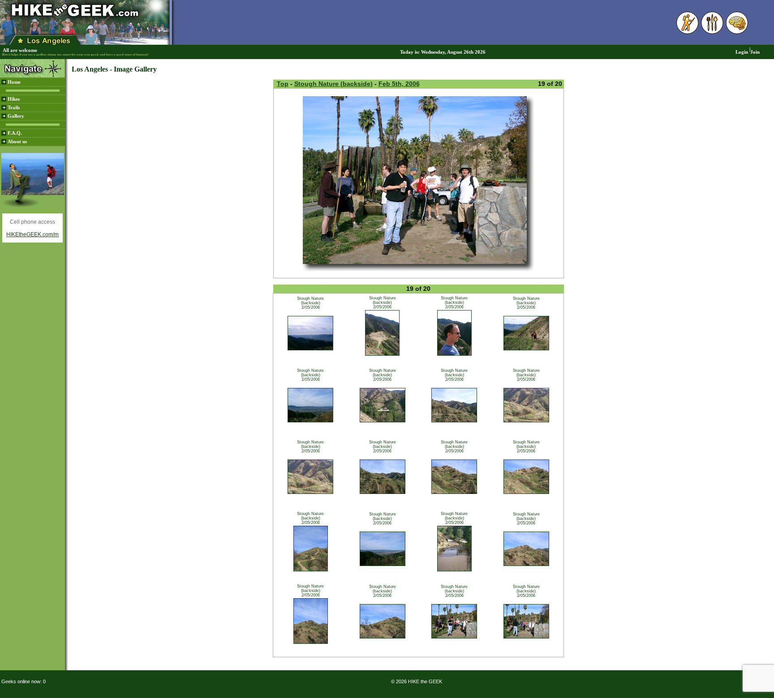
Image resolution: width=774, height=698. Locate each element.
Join (755, 52)
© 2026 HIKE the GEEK (416, 681)
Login (741, 52)
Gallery (16, 116)
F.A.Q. (15, 133)
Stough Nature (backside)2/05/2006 (310, 303)
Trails (14, 107)
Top (282, 83)
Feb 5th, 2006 (399, 83)
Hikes (14, 99)
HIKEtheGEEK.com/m (32, 234)
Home (14, 82)
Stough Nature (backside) (333, 83)
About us (17, 141)
